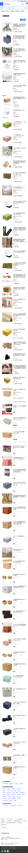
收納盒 (15, 790)
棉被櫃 (23, 794)
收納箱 (15, 800)
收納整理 (12, 11)
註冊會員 (21, 1)
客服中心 (25, 1)
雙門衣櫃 (8, 788)
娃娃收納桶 (13, 794)
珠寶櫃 (14, 796)
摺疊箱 (16, 783)
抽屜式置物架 (22, 792)
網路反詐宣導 (3, 824)
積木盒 (9, 798)
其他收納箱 (21, 783)
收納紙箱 (22, 11)
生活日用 (7, 11)
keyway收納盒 (5, 800)
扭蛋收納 (19, 790)
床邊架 (13, 792)
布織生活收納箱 (5, 783)
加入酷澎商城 (19, 822)
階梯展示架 (19, 788)
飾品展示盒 (19, 796)
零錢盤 (17, 792)
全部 (2, 7)
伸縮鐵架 (8, 794)
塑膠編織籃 (14, 798)
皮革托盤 (19, 798)
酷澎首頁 (3, 11)
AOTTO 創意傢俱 (13, 805)
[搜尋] (25, 7)
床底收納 (9, 796)
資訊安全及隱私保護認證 (10, 822)
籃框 (12, 790)
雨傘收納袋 (4, 796)
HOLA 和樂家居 (5, 805)
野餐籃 (3, 792)
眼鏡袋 (3, 788)
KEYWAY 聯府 (19, 805)
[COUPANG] (5, 834)
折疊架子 (10, 800)
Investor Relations (9, 818)
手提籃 (3, 794)
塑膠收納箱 (12, 783)
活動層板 (4, 790)
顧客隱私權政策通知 (17, 820)
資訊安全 (2, 822)
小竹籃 (8, 790)
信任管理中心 (9, 820)
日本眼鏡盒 (19, 794)
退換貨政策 (3, 820)
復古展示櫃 (4, 798)
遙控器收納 (13, 788)
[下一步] (18, 778)
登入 (19, 1)
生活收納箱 (17, 11)
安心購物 (25, 820)
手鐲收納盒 (8, 792)
